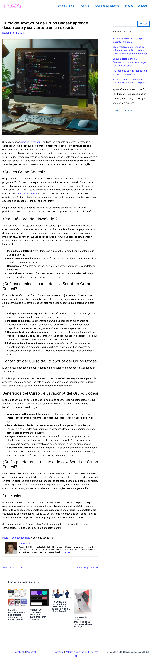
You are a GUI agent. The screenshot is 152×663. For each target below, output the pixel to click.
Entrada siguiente (87, 567)
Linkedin (68, 552)
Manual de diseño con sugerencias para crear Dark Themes (38, 614)
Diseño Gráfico (66, 5)
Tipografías (84, 5)
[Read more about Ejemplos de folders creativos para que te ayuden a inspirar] (83, 601)
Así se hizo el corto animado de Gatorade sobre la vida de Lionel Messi (61, 606)
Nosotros (128, 5)
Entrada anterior (13, 567)
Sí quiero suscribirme (124, 110)
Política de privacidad (77, 652)
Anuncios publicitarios (107, 5)
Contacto (142, 5)
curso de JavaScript (31, 142)
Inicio (5, 537)
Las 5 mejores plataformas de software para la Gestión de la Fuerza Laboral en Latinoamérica (130, 50)
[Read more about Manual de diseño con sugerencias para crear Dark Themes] (39, 597)
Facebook (19, 652)
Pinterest (31, 652)
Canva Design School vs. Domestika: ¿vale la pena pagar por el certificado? (129, 62)
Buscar (143, 23)
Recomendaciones (20, 537)
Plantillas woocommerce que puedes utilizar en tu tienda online (16, 615)
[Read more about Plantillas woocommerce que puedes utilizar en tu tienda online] (17, 597)
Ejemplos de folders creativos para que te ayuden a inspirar (83, 622)
